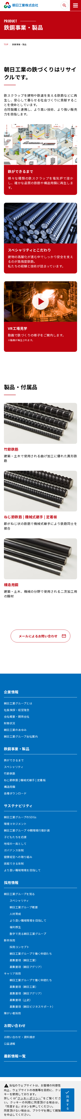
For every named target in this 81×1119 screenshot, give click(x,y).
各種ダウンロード (15, 793)
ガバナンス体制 (14, 850)
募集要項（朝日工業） (21, 960)
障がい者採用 (12, 1013)
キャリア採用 (12, 973)
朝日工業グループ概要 (21, 907)
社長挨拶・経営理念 (16, 710)
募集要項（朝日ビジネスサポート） (29, 1006)
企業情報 (11, 691)
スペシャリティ (13, 767)
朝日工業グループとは (18, 703)
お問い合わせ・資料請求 (19, 1037)
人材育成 (12, 914)
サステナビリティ (18, 805)
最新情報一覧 (15, 1055)
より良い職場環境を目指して (22, 870)
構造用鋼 (9, 787)
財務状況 (9, 723)
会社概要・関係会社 (16, 716)
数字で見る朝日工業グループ (25, 934)
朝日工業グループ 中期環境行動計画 (27, 830)
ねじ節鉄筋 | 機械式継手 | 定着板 (25, 780)
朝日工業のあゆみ (15, 730)
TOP (6, 44)
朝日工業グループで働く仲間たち (28, 953)
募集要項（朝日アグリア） (23, 967)
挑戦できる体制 (14, 863)
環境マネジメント (15, 824)
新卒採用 (9, 940)
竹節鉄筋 (9, 773)
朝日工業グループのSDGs (20, 817)
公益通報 (9, 1044)
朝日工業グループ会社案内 (21, 736)
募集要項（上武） (18, 1000)
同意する (67, 1100)
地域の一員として (15, 844)
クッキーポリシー (29, 1098)
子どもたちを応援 (15, 837)
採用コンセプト (16, 947)
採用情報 (11, 882)
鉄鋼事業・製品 (16, 748)
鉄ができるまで (14, 760)
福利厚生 (12, 927)
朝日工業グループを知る (19, 894)
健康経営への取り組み (18, 857)
